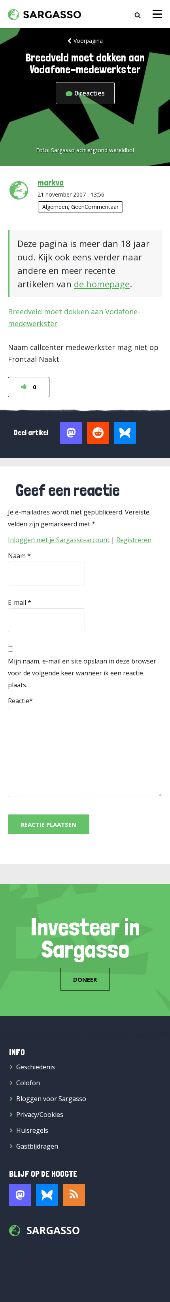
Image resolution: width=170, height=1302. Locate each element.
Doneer (85, 979)
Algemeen (55, 206)
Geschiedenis (35, 1067)
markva (51, 182)
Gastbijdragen (37, 1146)
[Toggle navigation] (157, 14)
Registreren (133, 539)
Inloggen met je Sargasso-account (59, 539)
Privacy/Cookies (39, 1114)
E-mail (17, 602)
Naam (17, 555)
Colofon (28, 1082)
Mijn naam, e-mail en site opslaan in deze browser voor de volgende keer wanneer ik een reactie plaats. (82, 673)
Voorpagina (88, 40)
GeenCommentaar (95, 206)
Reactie (18, 700)
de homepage (102, 284)
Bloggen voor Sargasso (51, 1098)
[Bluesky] (47, 1195)
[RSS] (74, 1195)
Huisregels (32, 1130)
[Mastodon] (20, 1195)
